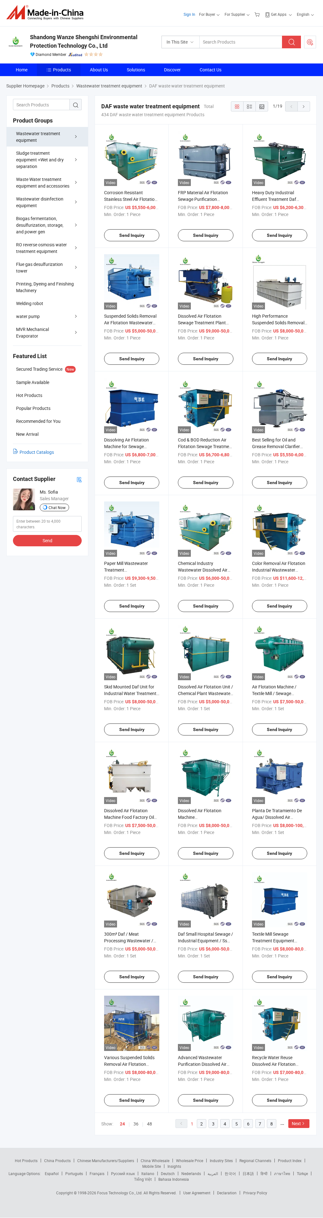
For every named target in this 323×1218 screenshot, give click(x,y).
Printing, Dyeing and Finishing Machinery (45, 287)
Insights (174, 1166)
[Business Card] (79, 479)
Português (74, 1173)
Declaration (227, 1192)
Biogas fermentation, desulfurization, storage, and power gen (39, 225)
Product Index (290, 1160)
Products (62, 70)
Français (97, 1173)
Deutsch (168, 1173)
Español (52, 1173)
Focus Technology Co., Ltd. (120, 1192)
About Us (99, 70)
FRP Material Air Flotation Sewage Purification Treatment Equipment (203, 199)
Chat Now (57, 507)
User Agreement (196, 1192)
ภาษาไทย (282, 1173)
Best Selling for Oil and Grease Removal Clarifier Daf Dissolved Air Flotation (277, 446)
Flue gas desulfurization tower (39, 267)
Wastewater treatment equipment (38, 136)
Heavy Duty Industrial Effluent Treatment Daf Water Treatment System (276, 199)
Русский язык (123, 1173)
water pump (28, 316)
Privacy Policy (255, 1192)
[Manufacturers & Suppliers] (46, 12)
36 (135, 1124)
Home (21, 70)
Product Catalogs (37, 452)
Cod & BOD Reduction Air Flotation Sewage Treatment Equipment (205, 446)
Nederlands (191, 1173)
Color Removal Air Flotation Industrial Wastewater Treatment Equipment (278, 569)
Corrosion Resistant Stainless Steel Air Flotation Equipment (130, 199)
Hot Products (26, 1160)
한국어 (230, 1173)
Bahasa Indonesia (173, 1179)
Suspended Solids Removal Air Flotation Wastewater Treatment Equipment (130, 322)
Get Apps (278, 14)
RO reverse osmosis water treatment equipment (41, 248)
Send (47, 540)
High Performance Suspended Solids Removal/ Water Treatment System (279, 322)
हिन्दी (264, 1173)
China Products (57, 1160)
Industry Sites (221, 1160)
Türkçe (302, 1173)
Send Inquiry (131, 235)
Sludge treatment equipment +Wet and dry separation (40, 159)
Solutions (136, 70)
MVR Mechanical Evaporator (32, 332)
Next (296, 1123)
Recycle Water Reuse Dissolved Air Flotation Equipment (274, 1064)
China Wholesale (155, 1160)
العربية (213, 1173)
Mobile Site (151, 1166)
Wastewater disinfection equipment (39, 202)
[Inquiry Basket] (258, 14)
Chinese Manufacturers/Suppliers (105, 1160)
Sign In (189, 14)
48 (149, 1124)
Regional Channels (255, 1160)
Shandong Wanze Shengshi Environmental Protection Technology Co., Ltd (84, 41)
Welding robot (29, 303)
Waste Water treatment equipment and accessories (42, 182)
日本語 (248, 1173)
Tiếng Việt (143, 1179)
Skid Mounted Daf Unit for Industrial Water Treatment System (130, 693)
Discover (172, 70)
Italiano (147, 1173)
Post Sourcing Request (310, 42)
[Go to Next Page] (304, 106)
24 (122, 1123)
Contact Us (210, 70)
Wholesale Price (189, 1160)
